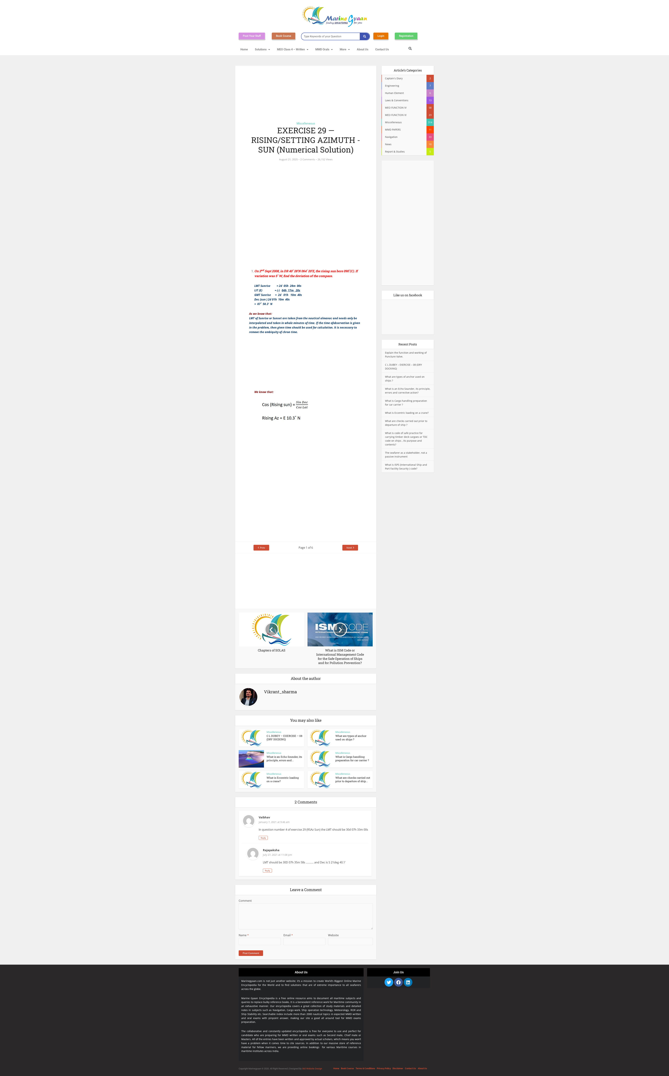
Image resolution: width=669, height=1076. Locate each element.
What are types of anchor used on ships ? (350, 737)
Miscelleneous (306, 123)
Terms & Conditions (365, 1068)
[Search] (365, 36)
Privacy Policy (384, 1068)
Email (288, 935)
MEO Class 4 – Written (291, 49)
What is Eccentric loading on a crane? (407, 412)
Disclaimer (398, 1068)
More (343, 49)
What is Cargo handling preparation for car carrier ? (352, 758)
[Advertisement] (305, 91)
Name (244, 935)
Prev (262, 547)
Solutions (261, 49)
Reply (263, 837)
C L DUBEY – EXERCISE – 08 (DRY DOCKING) (284, 737)
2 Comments (307, 159)
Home (244, 49)
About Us (362, 49)
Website (333, 935)
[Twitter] (389, 982)
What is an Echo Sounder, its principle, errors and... (284, 758)
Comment (245, 901)
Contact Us (382, 49)
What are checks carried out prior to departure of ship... (352, 779)
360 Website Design (312, 1068)
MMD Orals (322, 49)
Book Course (347, 1068)
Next (349, 547)
